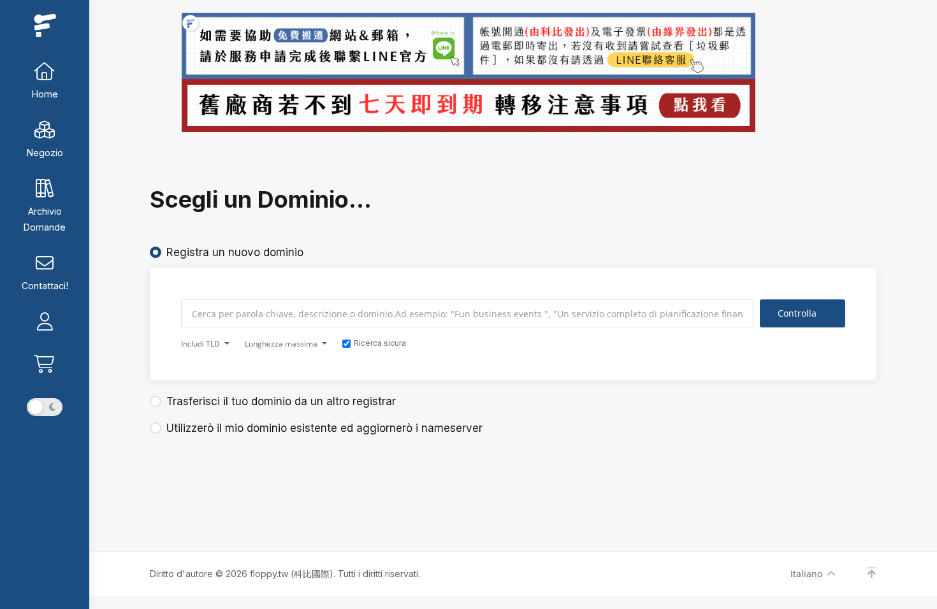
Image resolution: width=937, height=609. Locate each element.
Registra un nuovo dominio (234, 252)
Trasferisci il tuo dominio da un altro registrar (281, 401)
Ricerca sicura (380, 343)
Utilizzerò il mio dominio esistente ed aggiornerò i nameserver (324, 428)
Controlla (797, 313)
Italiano (806, 574)
